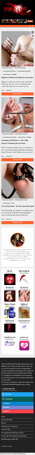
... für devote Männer (7, 134)
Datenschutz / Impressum (9, 426)
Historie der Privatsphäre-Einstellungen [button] (14, 436)
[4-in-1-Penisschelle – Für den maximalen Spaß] (17, 181)
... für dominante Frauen (9, 71)
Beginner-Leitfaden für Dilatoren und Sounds (17, 77)
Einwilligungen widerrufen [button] (9, 439)
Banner (3, 423)
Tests (12, 203)
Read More (17, 94)
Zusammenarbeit (6, 419)
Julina (2, 90)
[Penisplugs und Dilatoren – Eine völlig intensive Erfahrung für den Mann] (17, 115)
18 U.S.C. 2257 (5, 429)
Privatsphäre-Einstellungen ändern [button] (12, 433)
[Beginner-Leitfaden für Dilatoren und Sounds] (17, 49)
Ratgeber (13, 74)
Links (3, 416)
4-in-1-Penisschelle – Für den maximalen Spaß (17, 206)
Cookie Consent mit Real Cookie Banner (13, 453)
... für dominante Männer (23, 71)
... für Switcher (6, 74)
